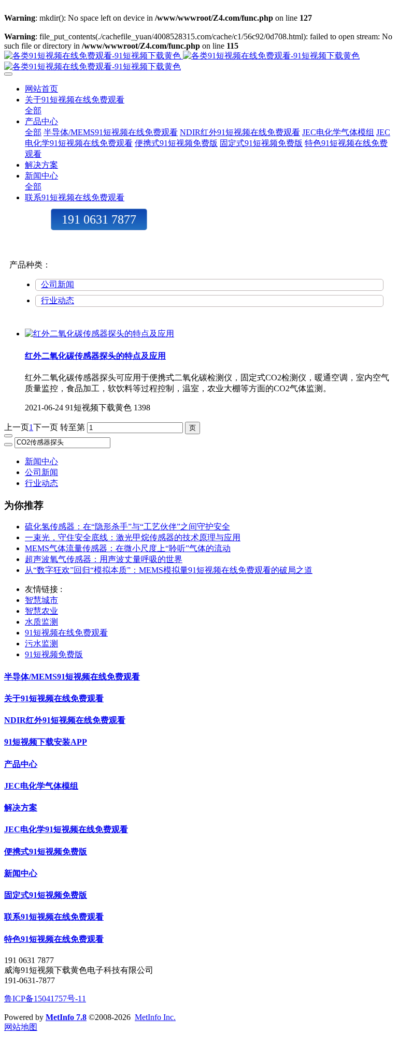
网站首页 (41, 88)
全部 (33, 110)
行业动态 (57, 300)
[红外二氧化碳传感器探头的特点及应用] (99, 333)
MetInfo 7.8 (66, 1017)
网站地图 (20, 1027)
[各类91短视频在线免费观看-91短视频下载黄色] (199, 61)
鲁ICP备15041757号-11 (45, 998)
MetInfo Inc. (155, 1017)
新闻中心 (41, 461)
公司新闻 (57, 284)
